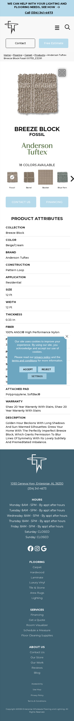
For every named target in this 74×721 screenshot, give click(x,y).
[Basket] (45, 177)
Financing (54, 202)
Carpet (28, 55)
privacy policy (42, 357)
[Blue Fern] (62, 177)
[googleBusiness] (44, 549)
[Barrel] (28, 177)
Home (7, 55)
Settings (37, 376)
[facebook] (30, 549)
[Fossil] (12, 177)
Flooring (17, 55)
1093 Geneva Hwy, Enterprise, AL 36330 (37, 483)
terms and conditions (24, 360)
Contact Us (21, 202)
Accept (28, 369)
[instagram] (37, 549)
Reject (46, 369)
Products (40, 55)
